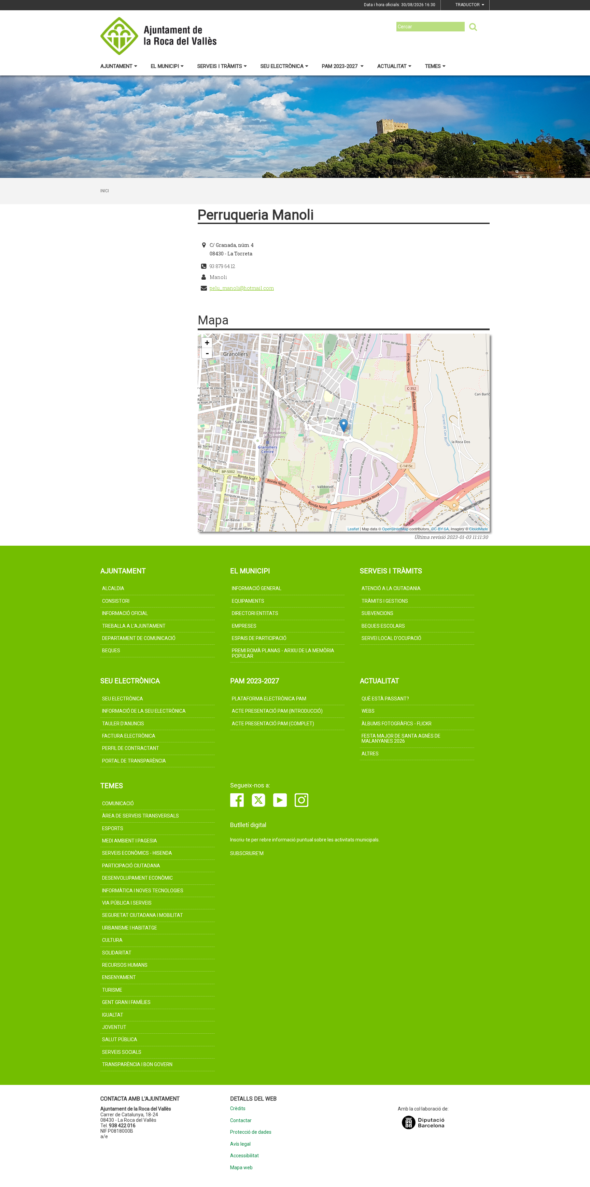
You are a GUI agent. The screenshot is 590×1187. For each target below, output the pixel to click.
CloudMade (478, 528)
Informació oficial (125, 613)
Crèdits (237, 1108)
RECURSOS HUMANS (125, 965)
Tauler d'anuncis (123, 723)
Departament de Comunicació (138, 638)
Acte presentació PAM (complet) (273, 723)
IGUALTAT (112, 1015)
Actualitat (392, 66)
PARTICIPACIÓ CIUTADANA (131, 865)
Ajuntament (116, 66)
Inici (104, 190)
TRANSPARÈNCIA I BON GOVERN (137, 1064)
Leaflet (353, 528)
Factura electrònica (128, 736)
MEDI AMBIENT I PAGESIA (129, 840)
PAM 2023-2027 (340, 66)
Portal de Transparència (134, 761)
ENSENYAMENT (119, 977)
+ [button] (207, 342)
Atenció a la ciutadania (391, 588)
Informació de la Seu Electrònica (144, 711)
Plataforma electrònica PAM (269, 698)
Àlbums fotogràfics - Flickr (397, 723)
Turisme (112, 990)
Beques (111, 650)
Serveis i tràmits (219, 66)
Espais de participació (259, 638)
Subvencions (377, 613)
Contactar (241, 1120)
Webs (368, 711)
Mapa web (241, 1167)
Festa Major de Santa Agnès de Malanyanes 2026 (401, 738)
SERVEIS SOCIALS (121, 1052)
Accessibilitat (244, 1155)
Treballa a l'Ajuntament (134, 626)
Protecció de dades (250, 1132)
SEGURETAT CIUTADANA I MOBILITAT (142, 915)
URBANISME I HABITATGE (129, 928)
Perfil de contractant (130, 748)
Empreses (244, 626)
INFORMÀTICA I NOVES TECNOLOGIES (142, 890)
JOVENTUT (114, 1027)
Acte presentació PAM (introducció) (277, 711)
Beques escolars (383, 626)
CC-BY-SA (440, 528)
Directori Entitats (255, 613)
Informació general (256, 588)
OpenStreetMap (395, 528)
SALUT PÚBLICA (119, 1039)
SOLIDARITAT (116, 952)
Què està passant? (385, 698)
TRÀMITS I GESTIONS (385, 601)
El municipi (165, 66)
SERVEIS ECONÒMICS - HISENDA (137, 853)
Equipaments (248, 601)
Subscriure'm (247, 853)
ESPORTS (112, 828)
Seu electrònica (282, 66)
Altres (370, 753)
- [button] (207, 353)
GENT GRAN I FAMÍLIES (126, 1002)
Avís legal (240, 1144)
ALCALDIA (113, 588)
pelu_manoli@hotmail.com (242, 288)
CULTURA (112, 940)
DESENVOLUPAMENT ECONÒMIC (137, 878)
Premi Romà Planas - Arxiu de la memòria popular (283, 653)
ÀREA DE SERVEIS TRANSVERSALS (140, 816)
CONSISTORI (115, 601)
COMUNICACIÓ (118, 803)
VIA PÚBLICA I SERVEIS (127, 903)
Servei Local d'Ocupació (391, 638)
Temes (433, 66)
